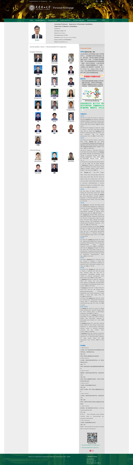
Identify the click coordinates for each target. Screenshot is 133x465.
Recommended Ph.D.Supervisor (91, 445)
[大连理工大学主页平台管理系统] (52, 10)
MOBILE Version (92, 456)
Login (50, 1)
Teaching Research (52, 20)
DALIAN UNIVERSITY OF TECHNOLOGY (38, 1)
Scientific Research (40, 20)
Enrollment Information (78, 20)
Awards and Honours (65, 20)
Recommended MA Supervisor (90, 447)
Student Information (92, 20)
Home (31, 20)
